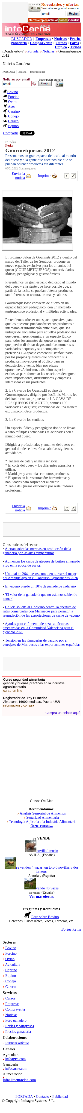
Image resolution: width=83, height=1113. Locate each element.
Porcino (13, 97)
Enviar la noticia (18, 176)
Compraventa (15, 1009)
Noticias (48, 51)
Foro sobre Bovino (45, 917)
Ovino (12, 102)
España (22, 71)
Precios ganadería (18, 1031)
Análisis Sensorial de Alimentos (43, 813)
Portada (33, 51)
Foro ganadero (16, 1020)
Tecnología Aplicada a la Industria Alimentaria (42, 822)
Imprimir (44, 176)
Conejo (13, 116)
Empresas (12, 1004)
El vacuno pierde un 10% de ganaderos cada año (40, 586)
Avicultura (12, 964)
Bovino (12, 92)
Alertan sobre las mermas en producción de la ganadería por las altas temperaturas (37, 551)
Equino (13, 126)
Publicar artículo (17, 1043)
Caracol (13, 121)
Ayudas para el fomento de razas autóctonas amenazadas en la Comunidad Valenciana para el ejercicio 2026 (38, 628)
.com (15, 1059)
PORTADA (9, 71)
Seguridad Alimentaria (42, 817)
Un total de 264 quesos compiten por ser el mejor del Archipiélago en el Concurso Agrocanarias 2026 (40, 576)
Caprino (14, 111)
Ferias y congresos (19, 1026)
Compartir (10, 133)
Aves (11, 106)
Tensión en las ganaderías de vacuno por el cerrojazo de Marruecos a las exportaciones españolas (41, 642)
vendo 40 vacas (47, 888)
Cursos (10, 998)
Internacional (37, 71)
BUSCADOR (21, 39)
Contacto (42, 1096)
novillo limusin (47, 851)
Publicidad (60, 1096)
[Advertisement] (43, 529)
